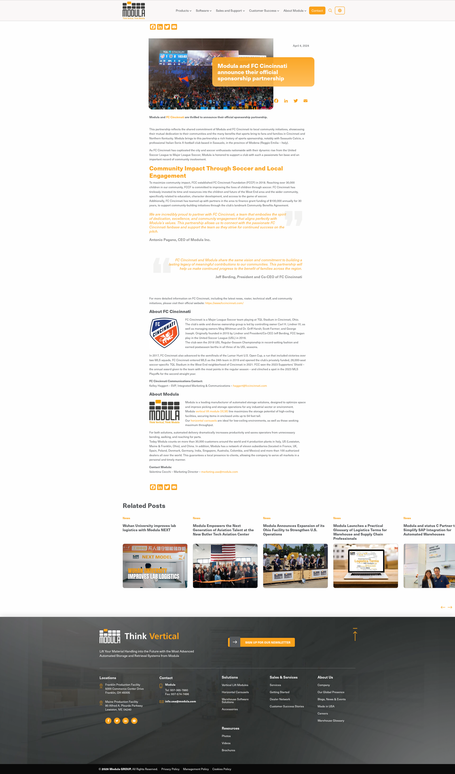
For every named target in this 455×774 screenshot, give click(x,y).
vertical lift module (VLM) (212, 411)
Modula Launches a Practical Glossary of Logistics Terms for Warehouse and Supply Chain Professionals (360, 532)
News (126, 518)
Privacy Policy (170, 769)
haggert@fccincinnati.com (250, 385)
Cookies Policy (221, 769)
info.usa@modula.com (180, 701)
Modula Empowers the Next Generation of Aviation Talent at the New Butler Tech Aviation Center (223, 530)
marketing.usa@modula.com (219, 471)
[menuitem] (182, 10)
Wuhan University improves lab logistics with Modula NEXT (149, 527)
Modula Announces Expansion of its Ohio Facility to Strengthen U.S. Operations (294, 530)
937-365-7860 (179, 690)
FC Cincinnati (175, 117)
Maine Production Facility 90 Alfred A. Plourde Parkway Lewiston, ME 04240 (124, 705)
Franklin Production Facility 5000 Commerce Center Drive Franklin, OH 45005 (124, 688)
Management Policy (196, 769)
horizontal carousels (204, 420)
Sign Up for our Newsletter (267, 642)
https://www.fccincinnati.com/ (224, 303)
